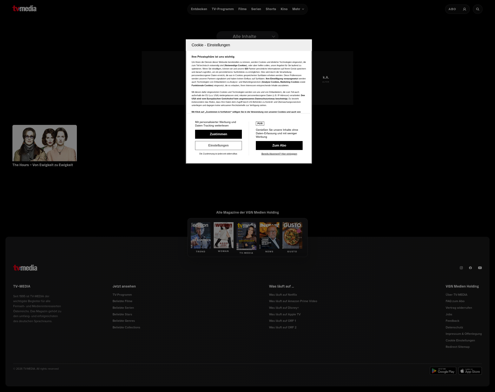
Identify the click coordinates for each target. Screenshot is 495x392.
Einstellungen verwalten (218, 145)
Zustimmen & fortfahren (218, 134)
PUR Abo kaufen (279, 145)
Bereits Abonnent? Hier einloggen (279, 154)
